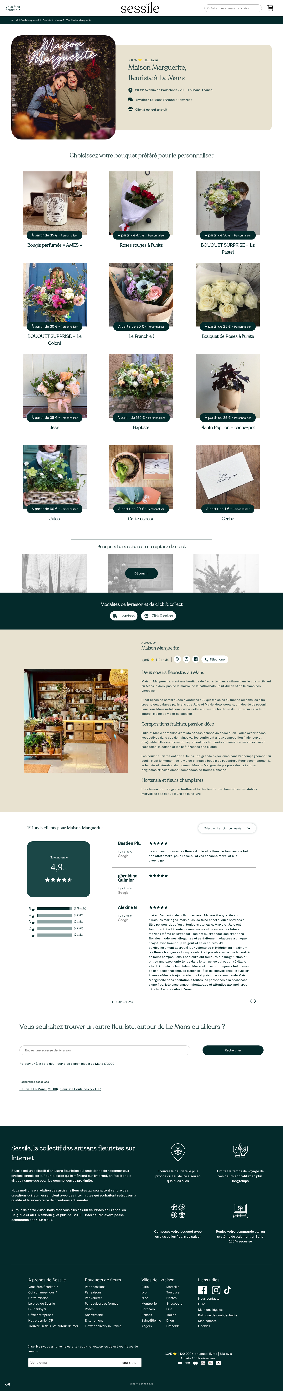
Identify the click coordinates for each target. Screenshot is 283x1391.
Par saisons (93, 1292)
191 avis (150, 60)
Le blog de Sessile (41, 1303)
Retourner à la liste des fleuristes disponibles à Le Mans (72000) (67, 1063)
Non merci (17, 1371)
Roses (89, 1309)
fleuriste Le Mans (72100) (38, 1089)
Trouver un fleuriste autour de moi (53, 1326)
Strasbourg (174, 1303)
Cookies (204, 1326)
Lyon (145, 1292)
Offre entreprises (40, 1315)
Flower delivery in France (103, 1326)
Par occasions (95, 1287)
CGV (201, 1304)
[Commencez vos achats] (271, 9)
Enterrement (94, 1320)
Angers (147, 1326)
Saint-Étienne (151, 1320)
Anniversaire (94, 1315)
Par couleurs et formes (101, 1303)
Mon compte (207, 1321)
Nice (145, 1298)
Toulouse (172, 1292)
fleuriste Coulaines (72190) (80, 1089)
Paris (145, 1287)
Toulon (171, 1315)
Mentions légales (210, 1310)
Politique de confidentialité (217, 1315)
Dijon (170, 1320)
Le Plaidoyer (37, 1309)
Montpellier (150, 1303)
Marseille (172, 1287)
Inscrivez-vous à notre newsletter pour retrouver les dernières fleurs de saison (83, 1349)
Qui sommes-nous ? (42, 1292)
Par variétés (93, 1298)
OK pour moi (71, 1371)
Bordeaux (148, 1309)
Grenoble (173, 1326)
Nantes (171, 1298)
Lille (169, 1309)
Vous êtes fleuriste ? (43, 1287)
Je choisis (44, 1371)
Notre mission (38, 1298)
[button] (8, 1384)
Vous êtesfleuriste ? (13, 8)
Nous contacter (209, 1298)
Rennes (147, 1315)
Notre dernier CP (40, 1320)
